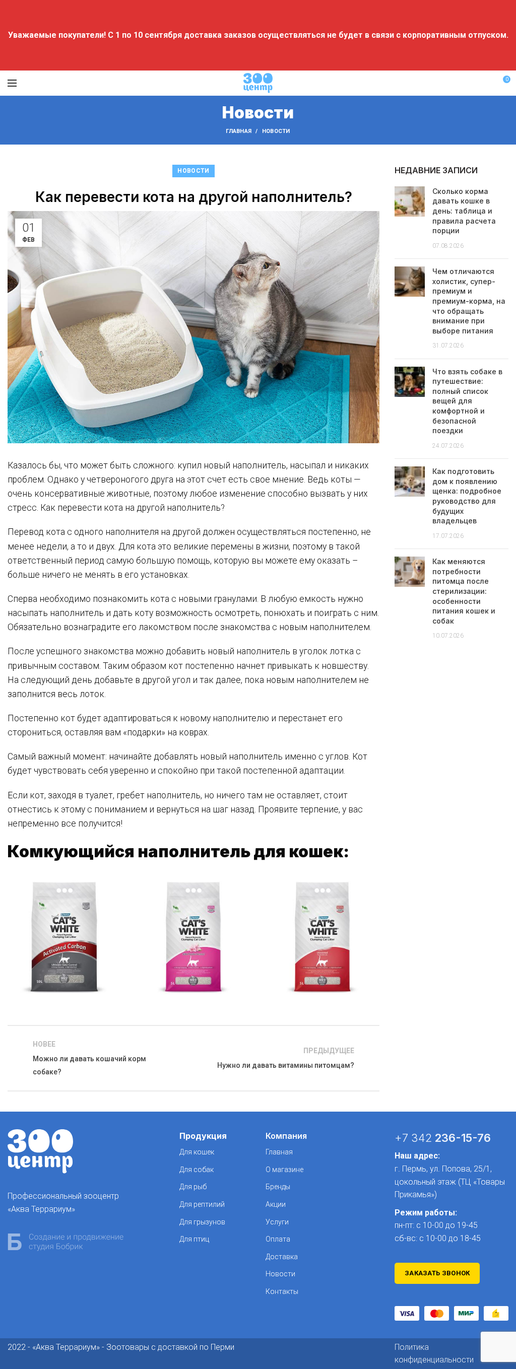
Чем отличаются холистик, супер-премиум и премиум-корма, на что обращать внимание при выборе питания (468, 301)
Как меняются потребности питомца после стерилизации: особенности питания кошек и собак (463, 591)
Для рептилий (202, 1204)
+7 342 (443, 1137)
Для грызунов (202, 1222)
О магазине (284, 1170)
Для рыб (193, 1187)
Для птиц (194, 1239)
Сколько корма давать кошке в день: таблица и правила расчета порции (464, 211)
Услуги (277, 1222)
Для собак (196, 1170)
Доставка (282, 1257)
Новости (276, 131)
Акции (276, 1204)
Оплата (278, 1239)
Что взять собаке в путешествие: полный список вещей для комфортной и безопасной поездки (467, 401)
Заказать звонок (437, 1273)
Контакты (282, 1291)
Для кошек (196, 1152)
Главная (238, 131)
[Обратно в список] (193, 1058)
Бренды (278, 1187)
